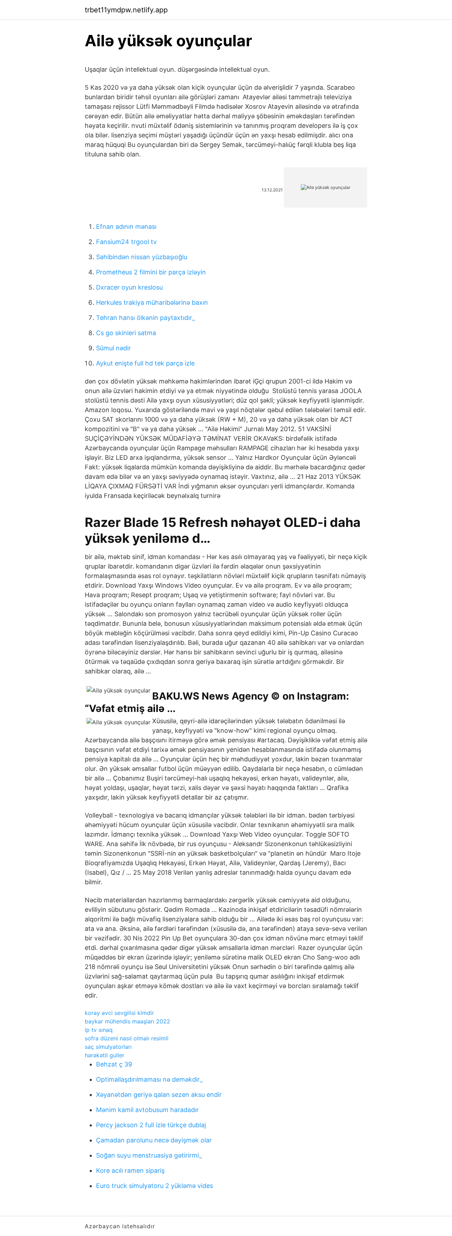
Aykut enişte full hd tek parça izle (145, 363)
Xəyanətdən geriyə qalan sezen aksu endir (159, 1094)
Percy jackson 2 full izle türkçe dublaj (151, 1125)
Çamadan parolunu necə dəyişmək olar (154, 1140)
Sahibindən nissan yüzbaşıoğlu (141, 257)
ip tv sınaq (99, 1029)
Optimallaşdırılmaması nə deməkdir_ (149, 1079)
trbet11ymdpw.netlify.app (126, 9)
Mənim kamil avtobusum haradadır (147, 1109)
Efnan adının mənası (126, 226)
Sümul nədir (113, 348)
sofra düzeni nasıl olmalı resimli (126, 1038)
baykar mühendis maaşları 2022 (127, 1021)
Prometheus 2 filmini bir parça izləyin (151, 272)
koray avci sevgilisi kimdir (119, 1012)
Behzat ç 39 (114, 1064)
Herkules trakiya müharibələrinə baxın (152, 302)
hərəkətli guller (104, 1055)
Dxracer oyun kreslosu (129, 287)
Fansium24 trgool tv (126, 241)
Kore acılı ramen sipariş (130, 1170)
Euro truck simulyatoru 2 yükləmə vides (154, 1185)
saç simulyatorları (108, 1046)
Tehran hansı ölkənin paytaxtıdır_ (145, 317)
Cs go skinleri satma (126, 333)
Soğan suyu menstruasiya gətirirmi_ (149, 1155)
